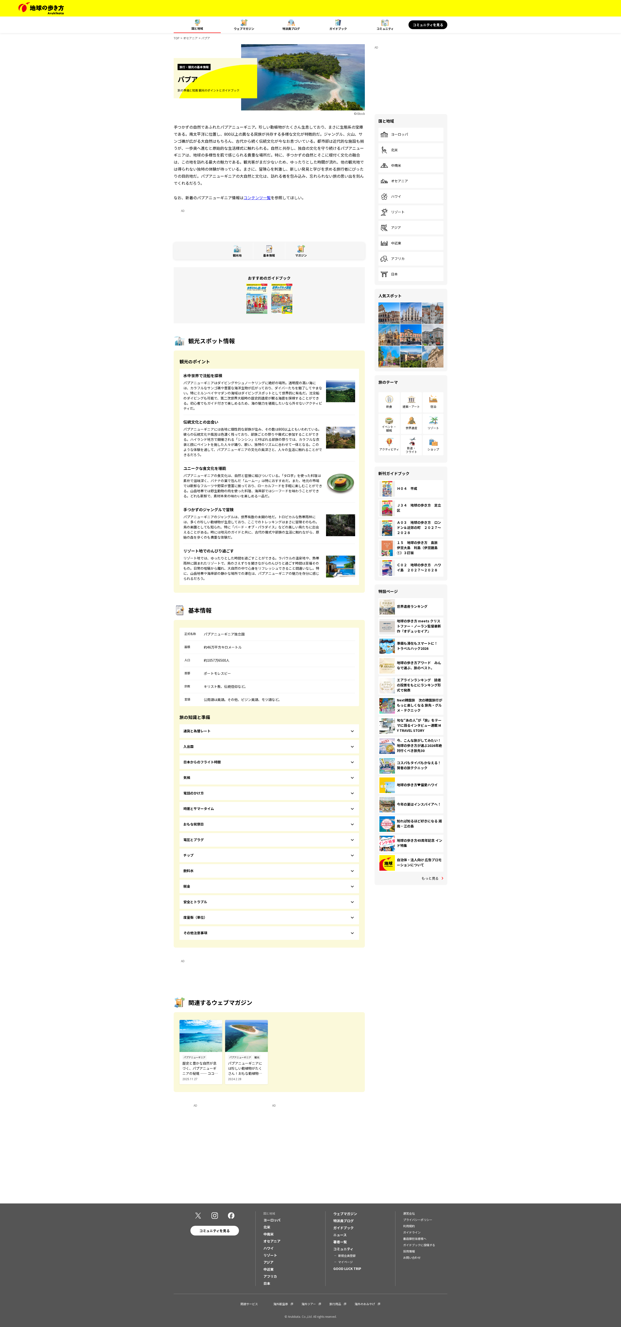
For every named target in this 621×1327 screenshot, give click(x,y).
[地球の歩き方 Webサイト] (41, 8)
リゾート (398, 212)
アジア (396, 228)
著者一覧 (340, 1241)
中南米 (396, 165)
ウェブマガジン (244, 28)
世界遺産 (411, 428)
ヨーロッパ (399, 134)
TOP (177, 38)
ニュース (340, 1234)
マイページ (345, 1262)
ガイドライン (412, 1232)
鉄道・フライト (411, 449)
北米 (394, 150)
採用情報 (409, 1251)
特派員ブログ (291, 28)
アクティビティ (389, 449)
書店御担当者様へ (414, 1238)
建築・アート (411, 406)
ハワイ (396, 197)
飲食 (389, 406)
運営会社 (409, 1213)
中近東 (396, 243)
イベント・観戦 (389, 428)
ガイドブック (338, 28)
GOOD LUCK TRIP (347, 1268)
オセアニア (190, 38)
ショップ (433, 449)
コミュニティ (385, 28)
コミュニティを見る (428, 24)
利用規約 (409, 1226)
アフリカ (398, 259)
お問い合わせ (412, 1257)
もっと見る (430, 878)
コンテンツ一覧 (257, 197)
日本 (394, 274)
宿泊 (433, 406)
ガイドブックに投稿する (419, 1245)
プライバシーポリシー (417, 1220)
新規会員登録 (347, 1255)
